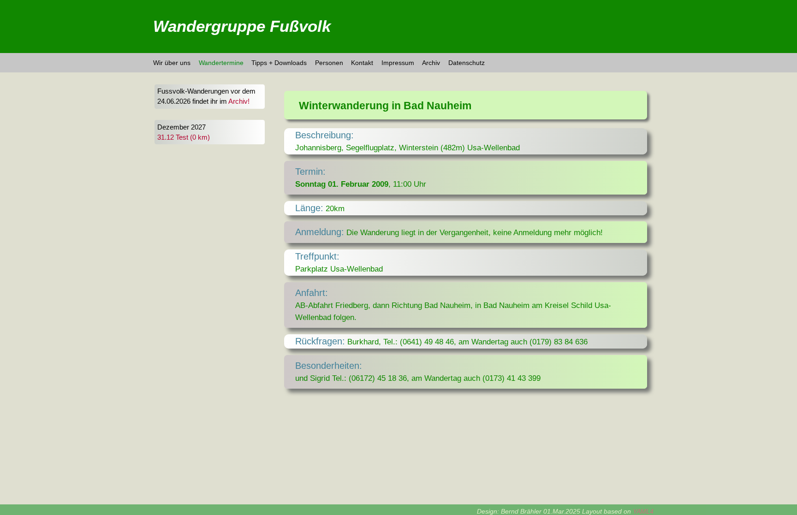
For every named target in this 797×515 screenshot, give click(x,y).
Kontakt (362, 62)
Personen (329, 62)
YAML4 (643, 511)
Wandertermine (221, 62)
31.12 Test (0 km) (183, 137)
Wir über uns (171, 62)
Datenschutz (466, 62)
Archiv (431, 62)
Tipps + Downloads (279, 62)
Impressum (397, 62)
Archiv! (239, 101)
